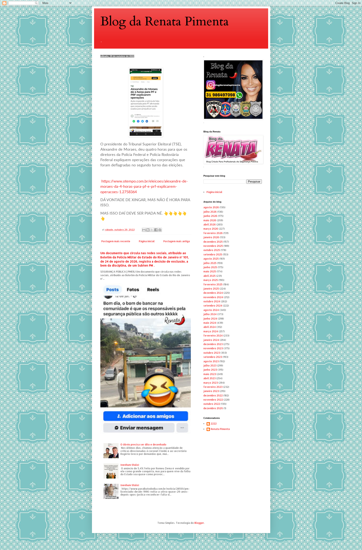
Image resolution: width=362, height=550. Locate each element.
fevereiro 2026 (213, 233)
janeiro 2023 (211, 391)
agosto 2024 (211, 310)
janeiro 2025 (211, 288)
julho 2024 (210, 314)
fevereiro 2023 (212, 386)
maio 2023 (209, 374)
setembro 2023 (212, 356)
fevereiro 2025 (212, 284)
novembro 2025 (213, 245)
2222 (214, 423)
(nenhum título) (129, 464)
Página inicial (147, 241)
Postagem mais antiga (176, 241)
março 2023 (210, 382)
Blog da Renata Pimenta (164, 21)
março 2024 (210, 331)
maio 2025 (209, 271)
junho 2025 (210, 267)
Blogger (199, 522)
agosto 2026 (211, 207)
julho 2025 (209, 263)
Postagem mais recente (115, 241)
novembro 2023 (213, 348)
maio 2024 (209, 322)
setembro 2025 (212, 254)
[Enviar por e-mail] (144, 230)
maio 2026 (209, 220)
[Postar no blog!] (148, 230)
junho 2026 (210, 215)
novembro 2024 (213, 297)
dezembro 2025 (213, 241)
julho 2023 (209, 365)
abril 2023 (209, 378)
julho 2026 (210, 211)
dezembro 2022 (213, 395)
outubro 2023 (211, 352)
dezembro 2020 (213, 408)
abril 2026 (209, 224)
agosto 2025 (211, 258)
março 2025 (210, 280)
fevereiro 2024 (213, 335)
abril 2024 (209, 327)
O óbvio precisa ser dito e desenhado (143, 444)
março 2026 (210, 228)
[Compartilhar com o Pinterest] (160, 230)
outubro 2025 (211, 250)
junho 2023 (210, 369)
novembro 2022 (213, 399)
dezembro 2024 (213, 292)
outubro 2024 (211, 301)
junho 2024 (210, 318)
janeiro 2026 (211, 237)
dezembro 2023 (213, 344)
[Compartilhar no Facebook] (156, 230)
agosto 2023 (211, 361)
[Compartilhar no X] (152, 230)
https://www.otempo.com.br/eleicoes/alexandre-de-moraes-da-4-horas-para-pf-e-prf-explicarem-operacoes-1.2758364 (144, 187)
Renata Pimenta (220, 429)
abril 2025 (209, 275)
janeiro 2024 (211, 340)
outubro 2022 (211, 403)
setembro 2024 (212, 305)
